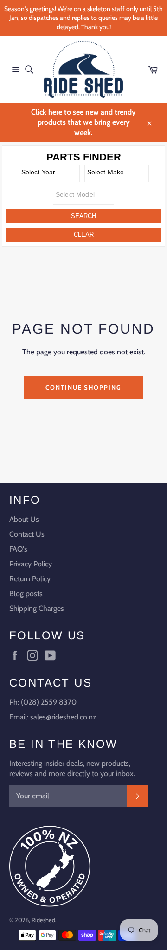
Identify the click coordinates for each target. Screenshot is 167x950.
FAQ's (18, 549)
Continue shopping (83, 387)
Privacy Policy (30, 563)
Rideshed (43, 920)
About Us (24, 519)
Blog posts (26, 593)
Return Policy (30, 578)
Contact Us (27, 534)
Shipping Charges (36, 608)
